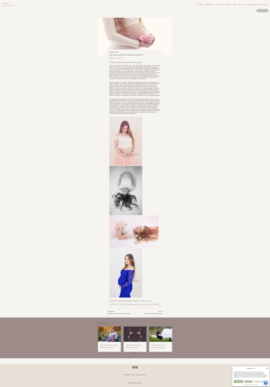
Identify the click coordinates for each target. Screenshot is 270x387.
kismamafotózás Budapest (133, 304)
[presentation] (109, 334)
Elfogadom (238, 381)
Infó (244, 4)
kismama (121, 304)
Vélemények (228, 4)
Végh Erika (113, 58)
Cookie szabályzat (246, 384)
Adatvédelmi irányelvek (135, 383)
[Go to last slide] (100, 339)
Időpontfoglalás (262, 10)
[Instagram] (136, 367)
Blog (240, 4)
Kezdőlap (200, 4)
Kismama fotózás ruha (158, 345)
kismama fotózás (114, 52)
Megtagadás (248, 381)
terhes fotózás (114, 304)
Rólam (235, 4)
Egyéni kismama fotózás (133, 345)
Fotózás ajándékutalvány (254, 4)
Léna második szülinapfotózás (154, 312)
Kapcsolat (265, 4)
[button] (267, 368)
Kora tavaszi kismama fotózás (109, 345)
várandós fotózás (146, 304)
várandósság (155, 304)
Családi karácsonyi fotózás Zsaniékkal (118, 312)
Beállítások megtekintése (261, 381)
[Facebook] (133, 367)
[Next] (170, 339)
